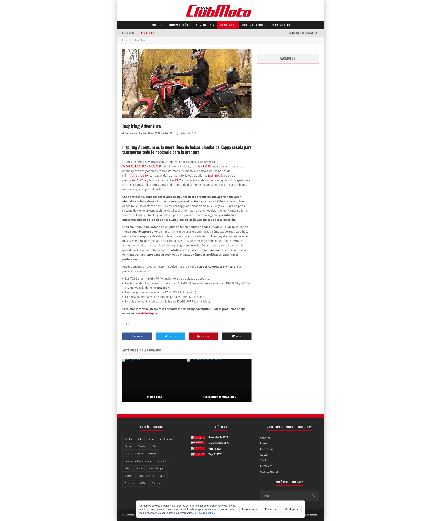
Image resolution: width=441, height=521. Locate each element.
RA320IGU (155, 166)
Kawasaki (162, 461)
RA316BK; (214, 175)
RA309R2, (128, 166)
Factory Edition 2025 (218, 443)
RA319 (144, 175)
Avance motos (269, 471)
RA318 (133, 175)
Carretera (266, 449)
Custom (265, 455)
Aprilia (128, 438)
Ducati (128, 446)
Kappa (127, 323)
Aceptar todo (249, 509)
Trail (263, 460)
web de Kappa (147, 313)
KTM (127, 468)
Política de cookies (308, 515)
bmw (151, 438)
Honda (152, 453)
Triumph (129, 483)
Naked (264, 443)
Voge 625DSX (215, 454)
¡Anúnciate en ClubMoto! (303, 32)
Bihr (140, 438)
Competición (178, 25)
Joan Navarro (130, 133)
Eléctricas (266, 466)
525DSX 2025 (147, 32)
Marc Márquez (157, 468)
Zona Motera (281, 25)
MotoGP (129, 475)
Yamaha (156, 483)
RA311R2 (140, 166)
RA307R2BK (138, 180)
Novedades (204, 25)
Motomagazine (253, 25)
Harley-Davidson (134, 453)
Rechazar (270, 509)
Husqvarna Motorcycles (138, 461)
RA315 (207, 166)
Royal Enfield (146, 475)
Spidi (162, 475)
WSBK (143, 483)
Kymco (139, 468)
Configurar (291, 509)
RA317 (179, 180)
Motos (157, 25)
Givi (154, 446)
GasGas (142, 446)
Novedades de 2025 (218, 437)
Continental (166, 438)
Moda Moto (228, 25)
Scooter (265, 438)
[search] (313, 495)
